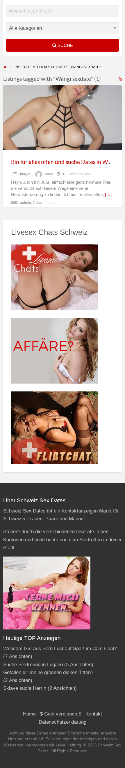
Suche (64, 45)
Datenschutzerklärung (62, 722)
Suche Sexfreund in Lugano (33, 664)
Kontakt (93, 714)
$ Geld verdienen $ (60, 714)
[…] (108, 194)
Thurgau (24, 174)
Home (29, 714)
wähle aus (64, 15)
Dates (48, 174)
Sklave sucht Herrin (24, 688)
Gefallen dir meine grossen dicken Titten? (48, 672)
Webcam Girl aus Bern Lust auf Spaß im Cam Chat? (60, 648)
